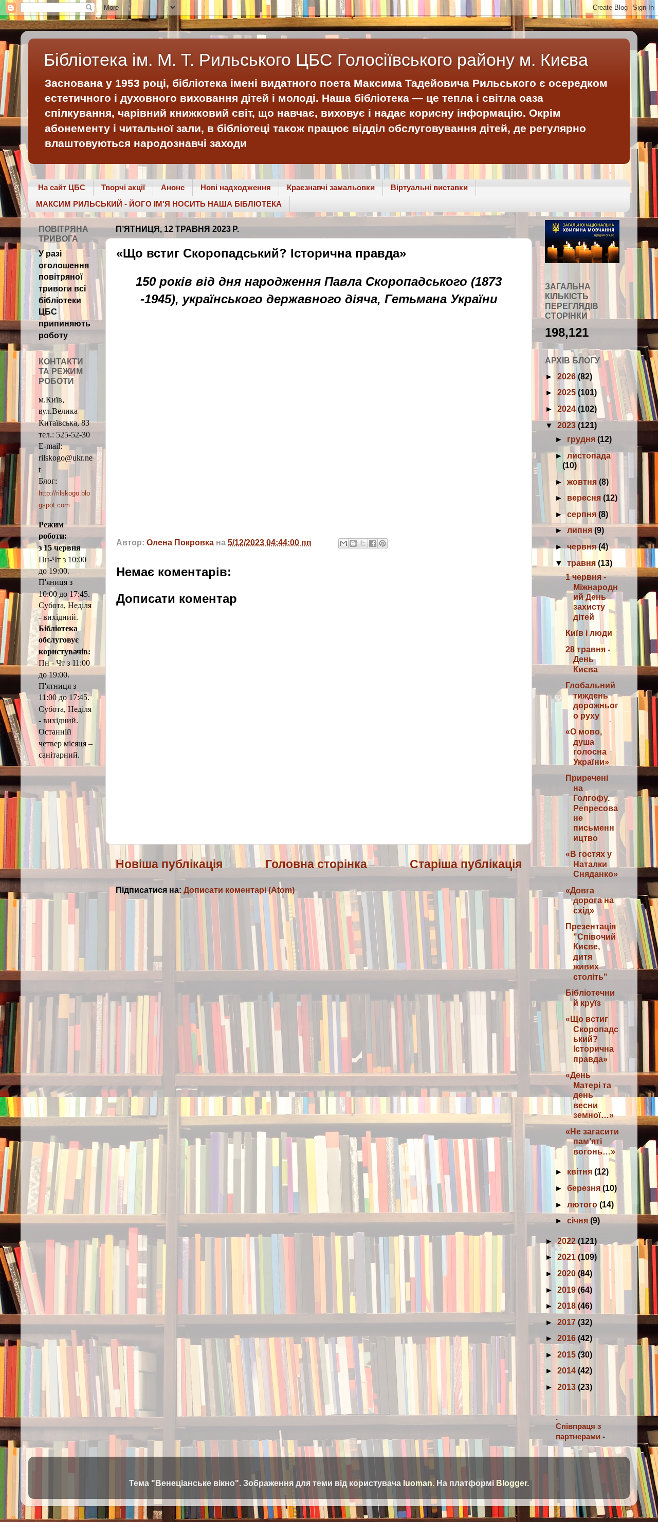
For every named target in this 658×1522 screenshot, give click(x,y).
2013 (567, 1386)
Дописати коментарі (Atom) (239, 889)
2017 (567, 1322)
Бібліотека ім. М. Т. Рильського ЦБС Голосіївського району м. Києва (316, 59)
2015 (567, 1354)
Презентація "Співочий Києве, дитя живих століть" (590, 951)
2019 (567, 1289)
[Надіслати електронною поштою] (343, 543)
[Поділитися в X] (363, 543)
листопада (589, 455)
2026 (567, 376)
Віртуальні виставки (429, 187)
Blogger (511, 1483)
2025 (567, 392)
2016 (567, 1338)
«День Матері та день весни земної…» (589, 1095)
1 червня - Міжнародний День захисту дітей (591, 596)
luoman (417, 1483)
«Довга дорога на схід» (589, 900)
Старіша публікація (466, 864)
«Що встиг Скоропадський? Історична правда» (591, 1038)
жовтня (583, 481)
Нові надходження (235, 187)
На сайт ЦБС (61, 187)
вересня (585, 497)
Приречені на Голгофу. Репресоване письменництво (591, 807)
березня (584, 1188)
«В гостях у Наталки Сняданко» (591, 863)
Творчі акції (123, 187)
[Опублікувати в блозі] (353, 543)
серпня (582, 514)
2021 (567, 1256)
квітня (580, 1171)
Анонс (173, 187)
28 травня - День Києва (587, 659)
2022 (567, 1240)
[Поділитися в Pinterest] (382, 543)
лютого (583, 1204)
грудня (582, 439)
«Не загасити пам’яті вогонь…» (592, 1141)
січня (578, 1220)
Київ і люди (588, 632)
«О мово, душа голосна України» (587, 746)
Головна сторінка (316, 864)
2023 (567, 425)
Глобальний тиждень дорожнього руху (591, 700)
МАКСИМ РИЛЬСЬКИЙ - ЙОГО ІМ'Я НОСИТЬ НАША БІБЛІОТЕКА (159, 203)
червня (582, 546)
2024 (567, 408)
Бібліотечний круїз (590, 997)
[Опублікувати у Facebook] (373, 543)
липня (580, 530)
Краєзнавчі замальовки (331, 187)
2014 (567, 1370)
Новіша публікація (169, 864)
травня (582, 562)
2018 (567, 1305)
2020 (567, 1273)
